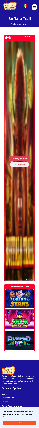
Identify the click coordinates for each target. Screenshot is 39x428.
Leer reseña (21, 164)
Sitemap (5, 401)
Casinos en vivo (8, 398)
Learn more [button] (7, 417)
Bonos (4, 394)
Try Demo (19, 299)
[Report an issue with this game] (6, 37)
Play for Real (21, 158)
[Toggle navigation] (34, 7)
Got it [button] (20, 422)
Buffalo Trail (19, 18)
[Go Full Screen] (9, 37)
